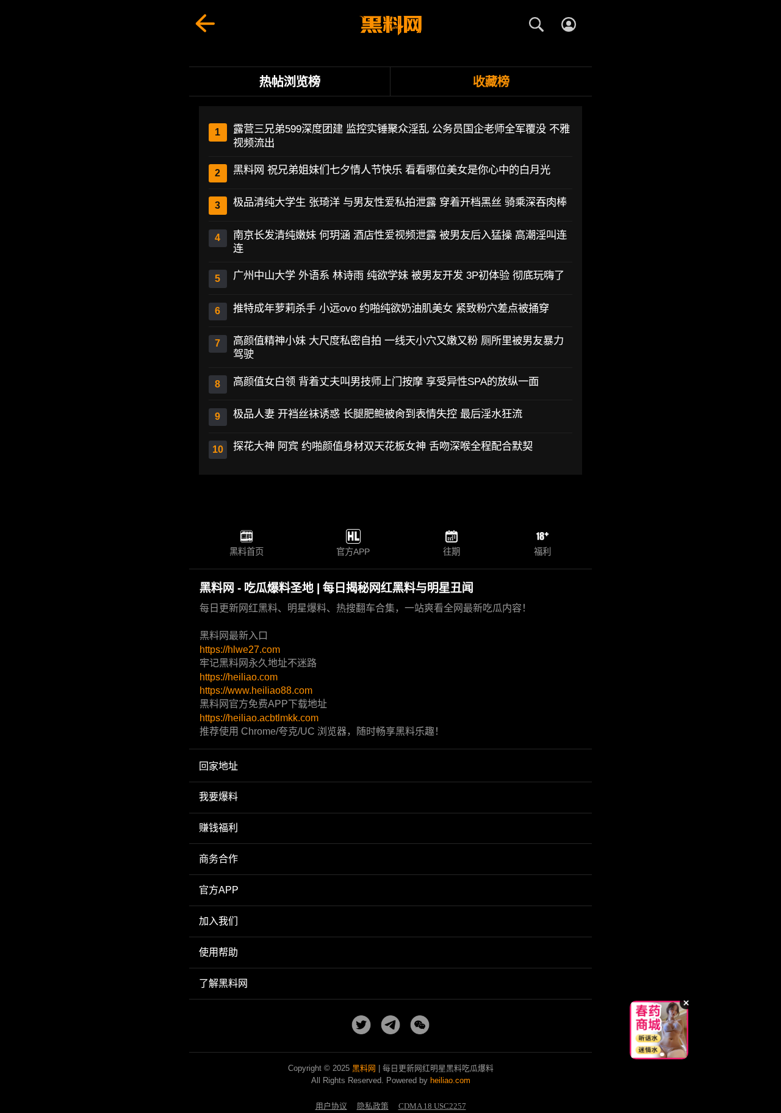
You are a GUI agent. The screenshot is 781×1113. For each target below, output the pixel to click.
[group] (659, 1030)
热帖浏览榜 (289, 81)
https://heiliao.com (239, 677)
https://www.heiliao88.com (256, 690)
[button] (650, 1054)
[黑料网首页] (390, 25)
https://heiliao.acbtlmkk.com (259, 718)
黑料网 (364, 1068)
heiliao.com (450, 1080)
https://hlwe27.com (240, 649)
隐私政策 (373, 1106)
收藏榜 (491, 81)
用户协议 (331, 1106)
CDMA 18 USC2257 (432, 1106)
